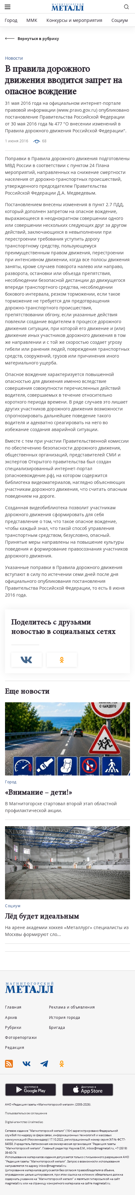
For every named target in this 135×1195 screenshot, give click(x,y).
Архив (11, 1017)
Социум (119, 20)
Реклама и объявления (72, 1007)
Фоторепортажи (21, 1037)
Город (11, 20)
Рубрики (13, 1027)
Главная (13, 1007)
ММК (31, 20)
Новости (14, 58)
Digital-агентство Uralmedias (24, 1122)
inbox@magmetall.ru (100, 1148)
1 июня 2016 (16, 141)
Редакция (14, 1047)
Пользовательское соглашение (26, 1113)
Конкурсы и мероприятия (75, 20)
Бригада (57, 1027)
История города (64, 1017)
